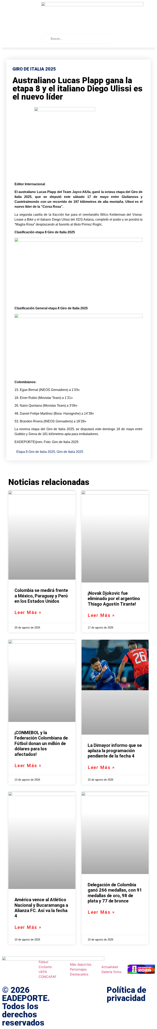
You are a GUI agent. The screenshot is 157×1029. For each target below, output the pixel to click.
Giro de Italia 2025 (70, 451)
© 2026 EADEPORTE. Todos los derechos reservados (26, 1006)
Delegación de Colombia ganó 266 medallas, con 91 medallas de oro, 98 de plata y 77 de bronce (115, 892)
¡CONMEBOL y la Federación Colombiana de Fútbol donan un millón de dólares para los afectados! (41, 743)
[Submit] (46, 38)
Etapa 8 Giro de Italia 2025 (35, 451)
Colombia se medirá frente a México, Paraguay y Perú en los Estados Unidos (41, 596)
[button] (78, 48)
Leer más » (28, 612)
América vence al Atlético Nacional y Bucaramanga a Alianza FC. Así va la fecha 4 (41, 907)
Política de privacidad (126, 994)
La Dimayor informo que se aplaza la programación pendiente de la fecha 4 (115, 751)
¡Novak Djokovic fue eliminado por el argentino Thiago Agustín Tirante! (114, 599)
